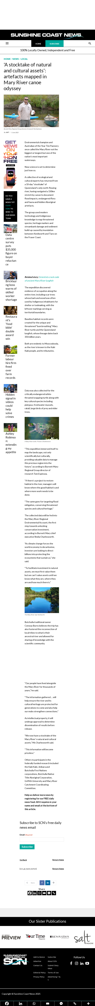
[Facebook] (42, 882)
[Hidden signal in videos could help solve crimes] (10, 388)
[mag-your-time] (35, 937)
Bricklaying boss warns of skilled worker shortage (11, 290)
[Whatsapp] (39, 893)
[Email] (44, 893)
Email (26, 834)
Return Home (58, 860)
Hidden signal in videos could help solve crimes (11, 405)
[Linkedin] (47, 882)
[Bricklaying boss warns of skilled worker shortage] (10, 275)
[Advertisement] (43, 257)
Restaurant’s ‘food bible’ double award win (11, 327)
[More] (53, 882)
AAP (7, 132)
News (15, 58)
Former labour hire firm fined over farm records (11, 366)
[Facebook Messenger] (49, 893)
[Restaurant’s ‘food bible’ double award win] (10, 310)
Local (24, 58)
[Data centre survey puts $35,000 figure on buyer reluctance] (10, 228)
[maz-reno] (59, 937)
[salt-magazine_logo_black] (83, 937)
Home (7, 58)
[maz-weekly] (11, 937)
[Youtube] (87, 963)
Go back (23, 860)
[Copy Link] (54, 893)
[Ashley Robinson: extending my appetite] (10, 427)
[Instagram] (76, 963)
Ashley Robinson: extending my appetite (11, 443)
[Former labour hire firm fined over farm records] (10, 349)
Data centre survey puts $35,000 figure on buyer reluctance (11, 249)
